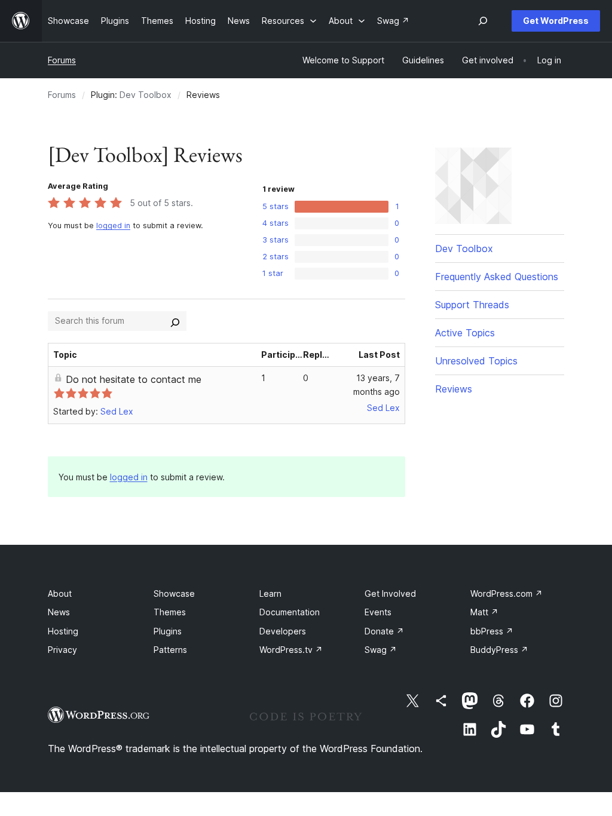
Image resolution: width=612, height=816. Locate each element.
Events (378, 612)
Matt (484, 612)
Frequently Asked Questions (496, 277)
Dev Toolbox (146, 95)
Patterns (170, 650)
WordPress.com (506, 593)
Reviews (453, 389)
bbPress (491, 631)
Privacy (62, 650)
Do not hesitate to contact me (133, 379)
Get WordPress (556, 21)
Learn (270, 593)
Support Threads (472, 305)
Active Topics (465, 333)
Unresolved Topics (476, 361)
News (59, 612)
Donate (384, 631)
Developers (282, 631)
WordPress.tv (291, 650)
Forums (62, 60)
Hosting (63, 631)
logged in (113, 225)
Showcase (174, 593)
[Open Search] (483, 21)
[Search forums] (175, 320)
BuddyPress (499, 650)
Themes (170, 612)
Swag (381, 650)
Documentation (289, 612)
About (60, 593)
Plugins (168, 631)
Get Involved (390, 593)
